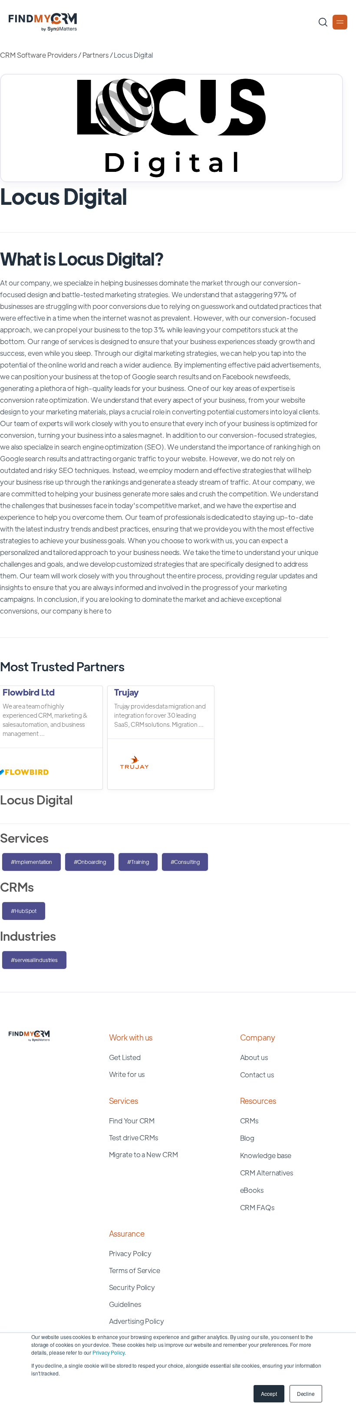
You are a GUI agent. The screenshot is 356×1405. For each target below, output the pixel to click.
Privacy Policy (108, 1352)
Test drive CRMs (133, 1137)
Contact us (257, 1074)
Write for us (127, 1074)
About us (254, 1057)
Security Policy (132, 1287)
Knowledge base (266, 1155)
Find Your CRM (132, 1120)
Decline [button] (306, 1393)
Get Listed (125, 1057)
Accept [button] (269, 1393)
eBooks (252, 1190)
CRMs (249, 1120)
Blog (247, 1137)
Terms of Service (134, 1270)
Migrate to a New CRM (143, 1154)
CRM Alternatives (266, 1172)
